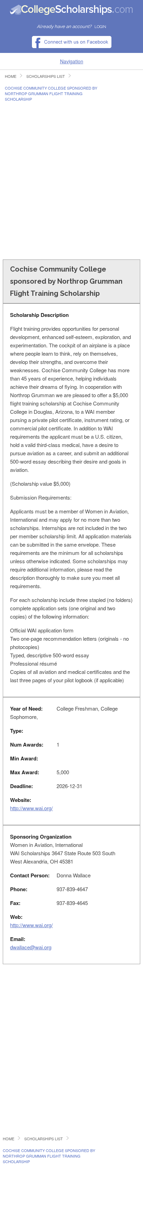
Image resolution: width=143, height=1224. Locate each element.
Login (100, 27)
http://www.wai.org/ (31, 808)
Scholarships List (45, 76)
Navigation (71, 61)
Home (10, 76)
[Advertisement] (71, 180)
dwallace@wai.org (30, 947)
